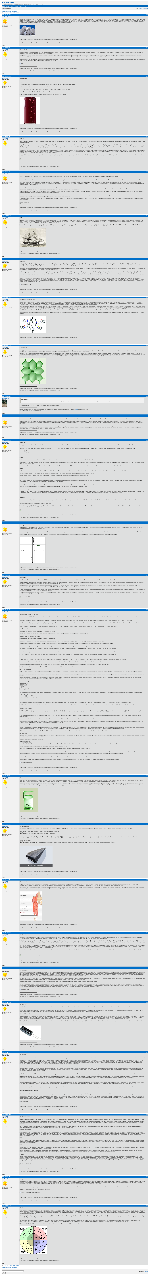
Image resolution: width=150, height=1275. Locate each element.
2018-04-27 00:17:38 (6, 1176)
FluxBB (146, 1271)
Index (3, 6)
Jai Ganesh (5, 16)
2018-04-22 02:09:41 (6, 1052)
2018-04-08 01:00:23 (6, 522)
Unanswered (145, 8)
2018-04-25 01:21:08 (6, 1114)
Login (25, 6)
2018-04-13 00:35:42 (6, 775)
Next (19, 12)
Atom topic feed (144, 1269)
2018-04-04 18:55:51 (6, 396)
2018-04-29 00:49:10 (6, 1205)
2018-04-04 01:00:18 (6, 345)
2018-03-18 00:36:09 (6, 14)
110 (17, 12)
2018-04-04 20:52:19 (6, 415)
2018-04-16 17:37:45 (6, 932)
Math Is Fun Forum (8, 2)
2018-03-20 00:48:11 (6, 47)
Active (140, 8)
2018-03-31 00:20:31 (6, 259)
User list (7, 6)
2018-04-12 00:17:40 (6, 609)
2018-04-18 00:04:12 (6, 968)
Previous (7, 12)
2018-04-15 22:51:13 (6, 879)
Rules (12, 6)
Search (16, 6)
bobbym (76, 409)
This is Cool (8, 11)
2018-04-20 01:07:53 (6, 1002)
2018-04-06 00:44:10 (6, 440)
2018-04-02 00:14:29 (6, 297)
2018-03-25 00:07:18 (6, 136)
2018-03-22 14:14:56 (6, 76)
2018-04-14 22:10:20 (6, 824)
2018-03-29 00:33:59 (6, 215)
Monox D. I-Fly (5, 398)
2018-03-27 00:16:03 (6, 171)
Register (20, 6)
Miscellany (14, 11)
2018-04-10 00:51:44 (6, 575)
